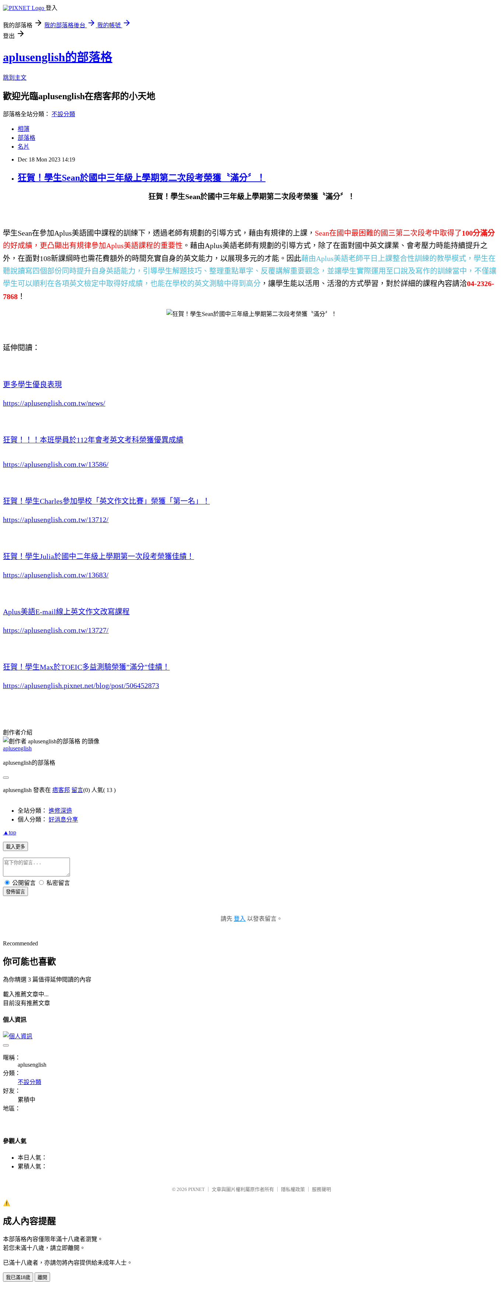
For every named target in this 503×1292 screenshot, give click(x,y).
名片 (23, 146)
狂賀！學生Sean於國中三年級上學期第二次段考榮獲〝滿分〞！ (141, 178)
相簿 (23, 129)
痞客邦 (61, 790)
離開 (42, 1277)
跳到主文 (15, 77)
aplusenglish (17, 748)
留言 (77, 790)
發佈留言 (15, 892)
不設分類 (63, 114)
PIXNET (196, 1189)
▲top (9, 832)
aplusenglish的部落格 (57, 57)
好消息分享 (63, 819)
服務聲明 (321, 1189)
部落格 (26, 138)
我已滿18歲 (18, 1277)
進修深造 (60, 811)
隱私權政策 (293, 1189)
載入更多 (15, 847)
